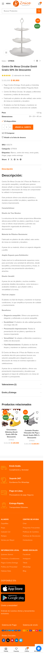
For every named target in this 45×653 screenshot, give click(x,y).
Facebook (26, 554)
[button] (17, 419)
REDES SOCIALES (30, 550)
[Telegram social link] (20, 159)
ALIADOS (5, 519)
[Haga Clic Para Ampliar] (6, 52)
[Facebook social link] (8, 159)
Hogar (4, 155)
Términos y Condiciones (10, 559)
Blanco (13, 153)
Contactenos (27, 540)
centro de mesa (23, 153)
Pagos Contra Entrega (9, 563)
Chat (24, 523)
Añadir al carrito (23, 127)
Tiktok (25, 563)
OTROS (11, 61)
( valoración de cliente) (21, 75)
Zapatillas (4, 523)
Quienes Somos (7, 554)
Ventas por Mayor (7, 540)
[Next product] (40, 60)
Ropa (3, 528)
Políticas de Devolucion (31, 536)
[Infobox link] (21, 468)
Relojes (4, 536)
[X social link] (11, 159)
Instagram (26, 559)
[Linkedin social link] (17, 159)
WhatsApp (27, 567)
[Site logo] (22, 3)
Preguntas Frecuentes (31, 528)
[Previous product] (34, 60)
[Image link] (11, 630)
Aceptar (21, 649)
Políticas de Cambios (31, 532)
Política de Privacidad (9, 567)
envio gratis (34, 153)
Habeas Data (6, 571)
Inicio (4, 61)
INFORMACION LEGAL (10, 550)
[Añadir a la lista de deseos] (17, 413)
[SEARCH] (38, 10)
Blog (24, 571)
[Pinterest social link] (14, 159)
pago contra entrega (15, 155)
